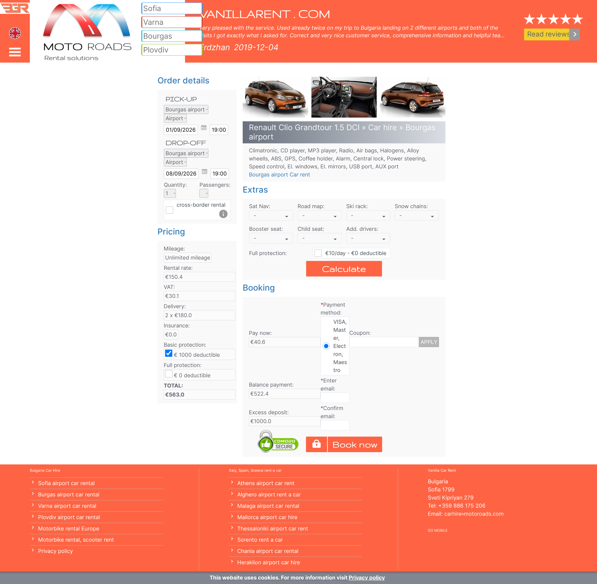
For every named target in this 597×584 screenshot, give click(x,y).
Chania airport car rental (267, 551)
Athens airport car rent (265, 483)
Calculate (344, 269)
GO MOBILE (438, 530)
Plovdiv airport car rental (69, 517)
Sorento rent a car (260, 539)
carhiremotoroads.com (474, 514)
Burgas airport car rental (68, 494)
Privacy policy (55, 551)
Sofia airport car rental (66, 483)
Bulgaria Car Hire (45, 470)
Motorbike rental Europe (68, 528)
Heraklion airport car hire (268, 562)
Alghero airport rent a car (269, 494)
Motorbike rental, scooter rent (76, 539)
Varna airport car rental (67, 506)
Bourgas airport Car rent (279, 174)
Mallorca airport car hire (267, 517)
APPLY (429, 342)
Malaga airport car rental (268, 506)
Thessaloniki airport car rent (272, 528)
